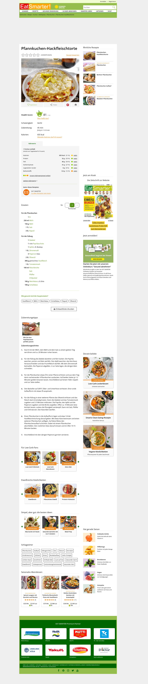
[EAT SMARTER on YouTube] (77, 670)
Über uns (25, 665)
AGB (50, 665)
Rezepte (35, 11)
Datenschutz (63, 665)
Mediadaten (44, 666)
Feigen (99, 572)
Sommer (25, 11)
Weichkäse (33, 281)
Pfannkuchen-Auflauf (104, 86)
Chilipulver (33, 278)
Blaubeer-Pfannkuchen (104, 99)
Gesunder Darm (71, 560)
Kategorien (52, 666)
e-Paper (110, 220)
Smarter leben (86, 11)
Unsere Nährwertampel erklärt (40, 176)
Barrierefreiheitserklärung (31, 666)
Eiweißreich (32, 499)
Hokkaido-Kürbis (103, 534)
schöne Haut (26, 560)
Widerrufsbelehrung (92, 665)
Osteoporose (37, 564)
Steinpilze (100, 585)
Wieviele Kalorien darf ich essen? (49, 137)
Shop (110, 11)
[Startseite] (35, 6)
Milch (31, 220)
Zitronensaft (34, 250)
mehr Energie (66, 555)
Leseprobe (86, 220)
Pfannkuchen (26, 551)
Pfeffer (31, 274)
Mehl (31, 224)
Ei (30, 217)
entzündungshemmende (53, 564)
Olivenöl (32, 257)
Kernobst (70, 551)
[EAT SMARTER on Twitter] (73, 670)
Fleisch (61, 551)
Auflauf (36, 551)
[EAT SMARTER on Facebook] (58, 670)
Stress (45, 555)
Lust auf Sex (59, 560)
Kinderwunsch (27, 555)
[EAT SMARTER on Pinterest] (63, 670)
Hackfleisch (42, 261)
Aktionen (99, 11)
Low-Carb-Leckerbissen (98, 383)
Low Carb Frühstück (32, 467)
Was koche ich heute (32, 532)
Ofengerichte (46, 551)
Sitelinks (38, 665)
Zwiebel (32, 240)
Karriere (32, 665)
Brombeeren (101, 560)
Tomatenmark (34, 264)
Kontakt (44, 665)
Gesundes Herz (69, 564)
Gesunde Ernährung (50, 11)
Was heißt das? (43, 118)
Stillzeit (37, 555)
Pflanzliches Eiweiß (50, 499)
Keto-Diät (68, 467)
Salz (30, 227)
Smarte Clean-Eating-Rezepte (98, 417)
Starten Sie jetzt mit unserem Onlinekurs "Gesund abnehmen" (97, 265)
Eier (55, 551)
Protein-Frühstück (68, 499)
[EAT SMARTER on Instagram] (68, 670)
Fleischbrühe (34, 268)
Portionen (72, 209)
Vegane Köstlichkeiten (98, 451)
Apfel (31, 247)
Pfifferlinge (101, 547)
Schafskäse (33, 285)
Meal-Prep (68, 532)
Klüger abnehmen (70, 11)
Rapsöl (31, 231)
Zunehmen (37, 560)
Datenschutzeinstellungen (77, 665)
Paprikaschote (38, 243)
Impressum (55, 665)
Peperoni (32, 254)
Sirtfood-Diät (48, 560)
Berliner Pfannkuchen (104, 75)
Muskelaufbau (54, 555)
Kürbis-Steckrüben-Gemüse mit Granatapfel (70, 595)
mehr (75, 155)
